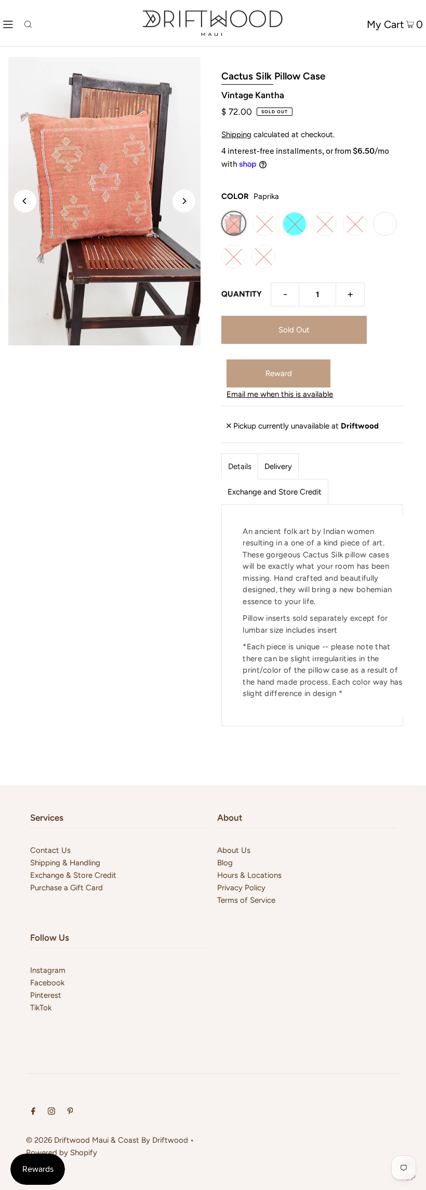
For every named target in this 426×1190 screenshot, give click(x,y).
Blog (225, 862)
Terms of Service (246, 900)
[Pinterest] (70, 1112)
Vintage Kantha (252, 95)
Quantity (241, 294)
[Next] (183, 201)
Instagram (47, 970)
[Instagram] (51, 1112)
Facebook (47, 982)
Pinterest (45, 995)
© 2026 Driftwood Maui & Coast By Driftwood (107, 1140)
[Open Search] (28, 23)
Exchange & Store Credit (73, 875)
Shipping (236, 134)
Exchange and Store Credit (275, 492)
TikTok (40, 1007)
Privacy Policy (241, 887)
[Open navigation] (8, 23)
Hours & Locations (249, 875)
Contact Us (50, 850)
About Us (233, 850)
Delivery (278, 466)
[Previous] (25, 201)
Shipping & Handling (65, 862)
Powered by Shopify (61, 1152)
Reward (278, 373)
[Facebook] (33, 1112)
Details (239, 466)
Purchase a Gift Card (66, 887)
